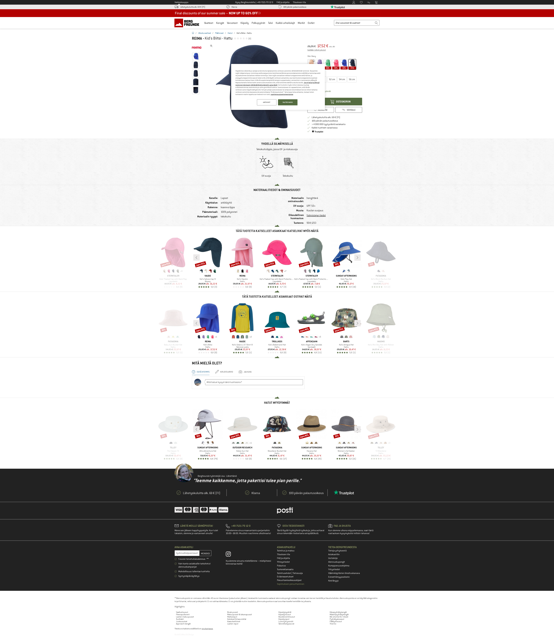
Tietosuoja (298, 573)
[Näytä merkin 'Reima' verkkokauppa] (196, 47)
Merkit (301, 23)
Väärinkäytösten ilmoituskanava (344, 573)
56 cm (352, 79)
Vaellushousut (182, 612)
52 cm (332, 79)
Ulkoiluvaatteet (204, 33)
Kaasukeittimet (233, 621)
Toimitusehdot (284, 573)
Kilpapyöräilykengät (338, 612)
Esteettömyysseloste (339, 576)
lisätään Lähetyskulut (316, 50)
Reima (197, 38)
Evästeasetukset (285, 576)
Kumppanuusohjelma (338, 565)
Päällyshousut (336, 621)
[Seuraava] (357, 257)
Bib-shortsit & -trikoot (339, 616)
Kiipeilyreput (283, 619)
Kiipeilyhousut (284, 614)
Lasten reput (232, 623)
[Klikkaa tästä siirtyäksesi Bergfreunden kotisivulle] (187, 22)
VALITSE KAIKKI (288, 102)
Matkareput (232, 616)
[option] (266, 167)
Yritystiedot (334, 569)
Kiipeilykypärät (284, 612)
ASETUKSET (266, 102)
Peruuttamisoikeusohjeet (289, 580)
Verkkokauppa (181, 2)
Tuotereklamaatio (285, 569)
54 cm (342, 79)
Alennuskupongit (336, 561)
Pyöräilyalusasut (337, 619)
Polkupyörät (258, 23)
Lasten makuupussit (185, 616)
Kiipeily (244, 23)
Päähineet (219, 33)
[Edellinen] (196, 257)
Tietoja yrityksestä (337, 550)
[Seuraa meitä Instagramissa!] (230, 554)
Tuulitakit (180, 619)
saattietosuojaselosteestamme (282, 94)
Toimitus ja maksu (285, 550)
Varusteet (232, 23)
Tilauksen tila (283, 554)
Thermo (333, 623)
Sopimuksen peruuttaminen (290, 584)
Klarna (234, 7)
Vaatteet (208, 23)
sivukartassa (207, 628)
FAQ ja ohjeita (283, 558)
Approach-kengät (183, 623)
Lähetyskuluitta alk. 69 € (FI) (192, 7)
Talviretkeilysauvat (286, 623)
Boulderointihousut (286, 616)
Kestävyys (333, 580)
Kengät (220, 23)
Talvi (270, 23)
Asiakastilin (334, 554)
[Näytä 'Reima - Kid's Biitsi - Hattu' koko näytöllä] (211, 46)
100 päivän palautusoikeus (294, 7)
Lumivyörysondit (285, 621)
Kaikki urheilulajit (285, 23)
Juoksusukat (181, 621)
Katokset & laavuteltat (236, 619)
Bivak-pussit (232, 612)
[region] (278, 87)
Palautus (281, 565)
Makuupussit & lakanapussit (239, 614)
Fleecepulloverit (183, 614)
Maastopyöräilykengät (339, 614)
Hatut (230, 33)
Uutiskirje (333, 558)
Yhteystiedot (283, 561)
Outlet (311, 23)
